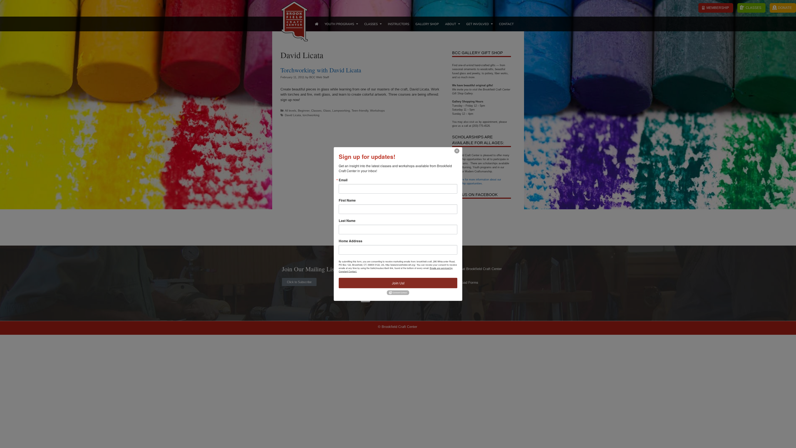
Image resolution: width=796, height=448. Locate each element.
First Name (347, 200)
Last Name (347, 220)
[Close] (457, 151)
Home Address (350, 241)
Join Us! (398, 283)
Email (343, 180)
